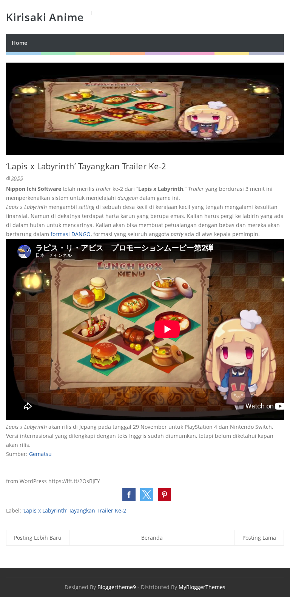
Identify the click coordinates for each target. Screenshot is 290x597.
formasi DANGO (71, 234)
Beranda (152, 537)
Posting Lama (259, 537)
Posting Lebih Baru (38, 537)
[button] (129, 494)
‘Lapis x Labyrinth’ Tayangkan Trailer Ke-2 (74, 510)
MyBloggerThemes (202, 587)
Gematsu (40, 453)
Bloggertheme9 (116, 587)
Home (19, 42)
